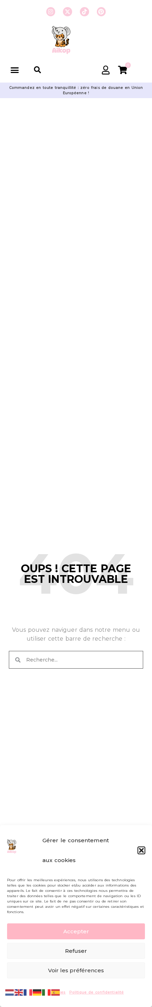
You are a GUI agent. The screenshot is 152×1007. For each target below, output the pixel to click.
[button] (141, 850)
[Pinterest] (101, 11)
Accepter (76, 931)
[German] (37, 992)
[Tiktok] (84, 11)
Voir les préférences (76, 970)
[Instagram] (50, 11)
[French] (28, 992)
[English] (19, 992)
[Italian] (46, 992)
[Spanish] (55, 992)
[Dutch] (9, 992)
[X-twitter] (67, 11)
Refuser (76, 950)
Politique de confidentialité (96, 992)
